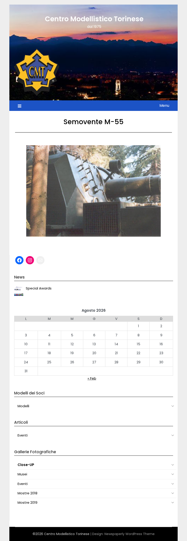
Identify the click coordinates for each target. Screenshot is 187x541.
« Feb (92, 378)
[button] (22, 191)
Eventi (23, 435)
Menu (164, 105)
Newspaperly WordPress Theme (129, 534)
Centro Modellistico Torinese (94, 19)
